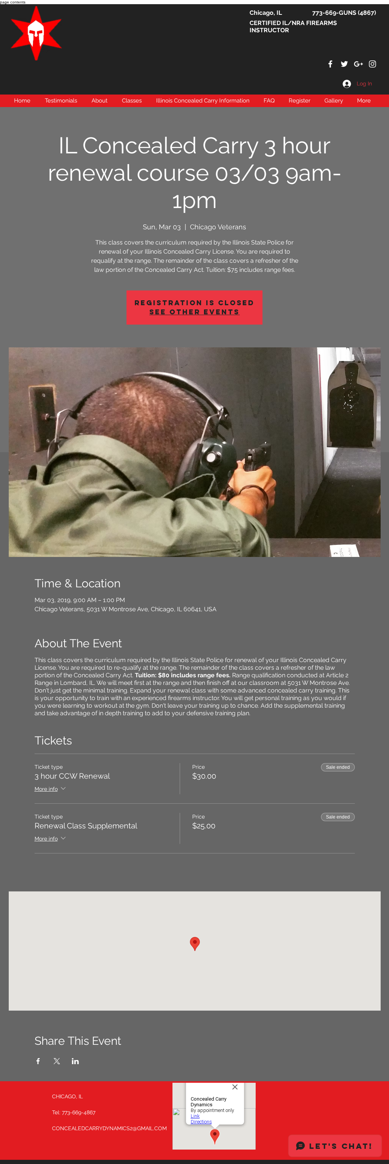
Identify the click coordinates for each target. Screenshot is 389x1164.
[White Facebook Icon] (330, 64)
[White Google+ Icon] (358, 64)
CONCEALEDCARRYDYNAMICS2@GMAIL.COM (109, 1128)
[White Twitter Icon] (344, 64)
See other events (194, 312)
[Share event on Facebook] (38, 1061)
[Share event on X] (56, 1061)
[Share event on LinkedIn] (75, 1061)
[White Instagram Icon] (372, 64)
